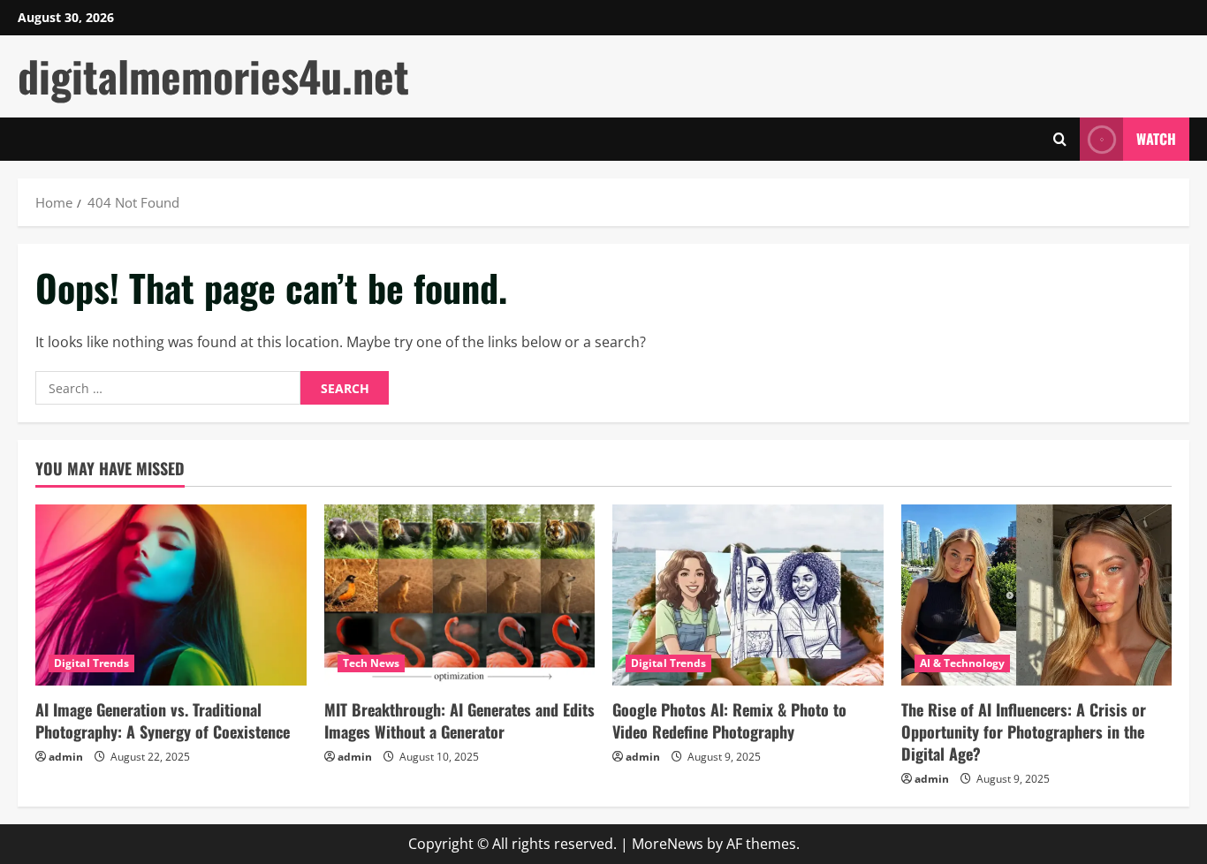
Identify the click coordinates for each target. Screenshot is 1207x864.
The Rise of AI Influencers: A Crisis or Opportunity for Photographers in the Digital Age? (1023, 731)
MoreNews (667, 843)
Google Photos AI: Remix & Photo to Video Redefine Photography (729, 720)
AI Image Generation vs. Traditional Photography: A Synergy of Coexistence (162, 720)
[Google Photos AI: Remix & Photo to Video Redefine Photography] (748, 594)
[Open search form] (1060, 139)
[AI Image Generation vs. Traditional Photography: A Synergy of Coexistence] (171, 594)
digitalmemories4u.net (213, 75)
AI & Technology (963, 663)
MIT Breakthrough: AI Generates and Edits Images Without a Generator (459, 720)
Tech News (371, 663)
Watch (1156, 138)
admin (66, 756)
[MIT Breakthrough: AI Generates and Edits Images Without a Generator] (460, 594)
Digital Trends (91, 663)
